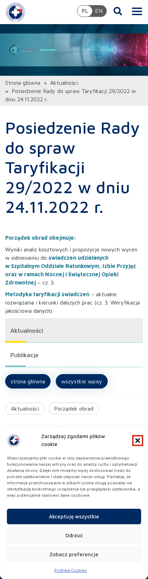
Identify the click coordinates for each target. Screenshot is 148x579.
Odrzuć (74, 535)
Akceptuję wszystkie (74, 516)
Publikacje (24, 355)
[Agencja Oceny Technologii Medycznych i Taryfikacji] (15, 12)
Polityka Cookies (70, 570)
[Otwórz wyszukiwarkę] (118, 11)
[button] (137, 440)
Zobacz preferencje (74, 554)
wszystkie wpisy (81, 381)
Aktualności (64, 83)
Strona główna (22, 83)
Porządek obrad (73, 408)
